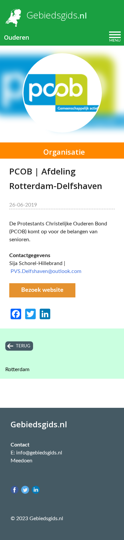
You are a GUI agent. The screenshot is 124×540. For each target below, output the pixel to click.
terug (23, 346)
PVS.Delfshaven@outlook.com (46, 271)
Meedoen (21, 460)
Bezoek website (42, 290)
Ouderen (16, 37)
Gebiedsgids (51, 15)
